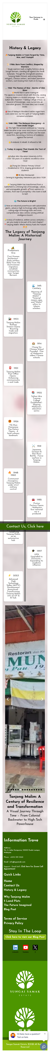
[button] (44, 19)
